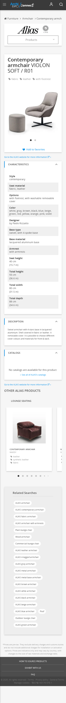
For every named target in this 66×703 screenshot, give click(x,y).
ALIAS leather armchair (26, 550)
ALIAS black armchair (25, 597)
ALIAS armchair (22, 503)
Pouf (42, 611)
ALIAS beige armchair (25, 604)
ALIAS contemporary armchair (29, 509)
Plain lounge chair (23, 530)
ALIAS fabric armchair (25, 516)
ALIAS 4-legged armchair (27, 557)
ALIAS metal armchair (25, 570)
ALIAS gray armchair (25, 563)
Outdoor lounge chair (25, 618)
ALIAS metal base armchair (28, 577)
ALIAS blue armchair (25, 611)
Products (31, 40)
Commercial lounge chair (27, 543)
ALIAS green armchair (25, 624)
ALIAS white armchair (25, 591)
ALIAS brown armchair (25, 584)
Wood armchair (22, 536)
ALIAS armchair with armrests (29, 523)
